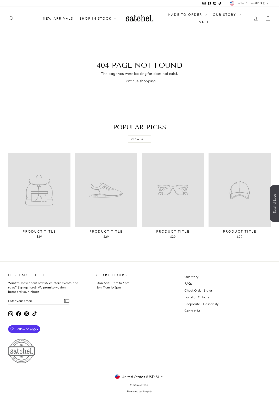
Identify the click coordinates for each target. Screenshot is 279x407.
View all (139, 139)
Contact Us (192, 311)
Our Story (225, 14)
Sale (204, 22)
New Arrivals (58, 18)
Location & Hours (196, 297)
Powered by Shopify (139, 391)
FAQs (188, 283)
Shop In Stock (96, 18)
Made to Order (186, 14)
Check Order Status (198, 290)
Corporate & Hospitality (201, 304)
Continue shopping (140, 81)
